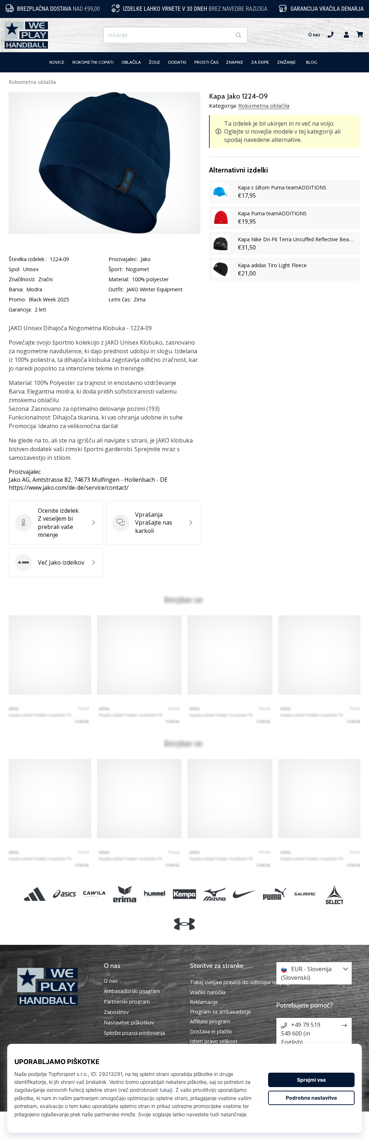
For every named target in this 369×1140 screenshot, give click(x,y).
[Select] (334, 894)
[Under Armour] (184, 924)
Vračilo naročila (208, 992)
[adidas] (34, 894)
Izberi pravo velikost (213, 1041)
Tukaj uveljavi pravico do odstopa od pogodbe (246, 982)
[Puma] (274, 894)
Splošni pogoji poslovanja (134, 1033)
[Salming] (304, 894)
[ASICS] (65, 894)
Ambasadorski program (132, 991)
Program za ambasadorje (220, 1011)
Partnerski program (127, 1001)
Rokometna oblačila (32, 81)
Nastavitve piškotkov (129, 1022)
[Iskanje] (238, 35)
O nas (314, 34)
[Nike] (244, 894)
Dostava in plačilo (211, 1031)
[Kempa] (184, 894)
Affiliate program (210, 1021)
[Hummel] (154, 894)
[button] (225, 35)
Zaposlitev (116, 1012)
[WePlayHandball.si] (55, 987)
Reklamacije (204, 1001)
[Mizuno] (215, 894)
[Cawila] (95, 894)
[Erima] (124, 894)
